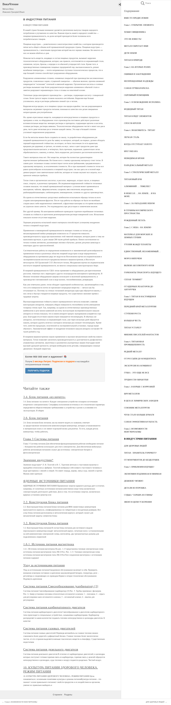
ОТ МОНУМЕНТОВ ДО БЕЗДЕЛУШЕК (141, 459)
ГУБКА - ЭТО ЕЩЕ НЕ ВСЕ (136, 372)
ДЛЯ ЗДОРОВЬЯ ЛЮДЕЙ (135, 445)
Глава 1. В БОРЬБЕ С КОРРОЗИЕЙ (139, 386)
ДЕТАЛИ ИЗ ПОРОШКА (135, 487)
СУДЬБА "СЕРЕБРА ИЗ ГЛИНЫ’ (138, 494)
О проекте (57, 695)
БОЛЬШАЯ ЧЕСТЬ (132, 320)
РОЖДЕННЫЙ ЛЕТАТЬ (134, 220)
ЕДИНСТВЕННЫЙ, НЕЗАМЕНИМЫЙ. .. (142, 251)
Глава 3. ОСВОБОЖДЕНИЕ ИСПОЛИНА (142, 102)
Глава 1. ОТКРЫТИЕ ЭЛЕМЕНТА (139, 25)
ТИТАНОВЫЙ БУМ (133, 179)
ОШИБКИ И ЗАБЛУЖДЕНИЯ (137, 74)
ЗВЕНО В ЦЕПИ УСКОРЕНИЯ (138, 501)
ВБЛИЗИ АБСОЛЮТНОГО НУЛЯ (139, 265)
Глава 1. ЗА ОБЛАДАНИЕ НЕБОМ (139, 203)
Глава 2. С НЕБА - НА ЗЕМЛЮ (137, 227)
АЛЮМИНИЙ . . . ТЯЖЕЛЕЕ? (137, 186)
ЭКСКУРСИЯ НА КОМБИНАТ (138, 365)
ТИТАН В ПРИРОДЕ (133, 60)
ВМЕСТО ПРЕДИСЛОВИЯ (136, 18)
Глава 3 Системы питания (41, 439)
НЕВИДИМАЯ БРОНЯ (134, 158)
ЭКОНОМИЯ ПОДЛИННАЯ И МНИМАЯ (142, 473)
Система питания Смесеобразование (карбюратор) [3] (60, 586)
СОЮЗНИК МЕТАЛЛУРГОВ (137, 407)
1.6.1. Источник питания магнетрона (48, 544)
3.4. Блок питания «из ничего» (44, 397)
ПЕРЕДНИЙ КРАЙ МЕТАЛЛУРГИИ (140, 306)
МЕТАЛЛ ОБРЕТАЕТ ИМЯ (136, 46)
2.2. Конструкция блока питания (45, 502)
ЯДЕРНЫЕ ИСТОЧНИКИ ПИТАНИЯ (49, 481)
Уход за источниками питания (44, 565)
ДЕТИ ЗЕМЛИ (130, 53)
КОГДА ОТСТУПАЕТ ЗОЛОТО (138, 144)
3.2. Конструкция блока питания (45, 523)
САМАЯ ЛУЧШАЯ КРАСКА (136, 88)
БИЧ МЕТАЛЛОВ (132, 393)
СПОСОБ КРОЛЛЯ (132, 123)
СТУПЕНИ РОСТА (132, 313)
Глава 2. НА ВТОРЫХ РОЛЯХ (137, 67)
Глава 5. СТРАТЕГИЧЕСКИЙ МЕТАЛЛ (141, 172)
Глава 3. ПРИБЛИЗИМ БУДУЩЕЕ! (139, 466)
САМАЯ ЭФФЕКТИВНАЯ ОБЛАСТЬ (140, 421)
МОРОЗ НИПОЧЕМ (133, 258)
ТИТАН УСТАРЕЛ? (132, 327)
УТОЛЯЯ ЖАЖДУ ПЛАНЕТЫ (137, 244)
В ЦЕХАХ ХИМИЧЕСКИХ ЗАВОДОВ (141, 400)
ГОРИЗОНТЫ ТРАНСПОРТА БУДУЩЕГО (142, 272)
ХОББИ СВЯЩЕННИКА (135, 32)
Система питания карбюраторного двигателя (54, 607)
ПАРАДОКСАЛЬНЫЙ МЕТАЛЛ (138, 165)
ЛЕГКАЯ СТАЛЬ (131, 137)
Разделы (68, 695)
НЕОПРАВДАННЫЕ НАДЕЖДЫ (138, 81)
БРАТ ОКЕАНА (131, 151)
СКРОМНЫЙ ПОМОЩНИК (136, 95)
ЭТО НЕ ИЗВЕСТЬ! (132, 39)
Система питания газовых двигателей (49, 628)
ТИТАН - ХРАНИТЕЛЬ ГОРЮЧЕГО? (140, 452)
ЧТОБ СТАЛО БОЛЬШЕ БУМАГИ (139, 414)
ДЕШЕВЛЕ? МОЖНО (133, 480)
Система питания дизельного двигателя (50, 649)
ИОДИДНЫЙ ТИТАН (133, 109)
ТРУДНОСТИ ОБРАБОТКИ (136, 379)
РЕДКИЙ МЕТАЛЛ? (133, 351)
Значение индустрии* (38, 460)
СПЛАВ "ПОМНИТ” (133, 279)
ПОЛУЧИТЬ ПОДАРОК (39, 371)
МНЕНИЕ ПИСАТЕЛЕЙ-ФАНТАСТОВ (141, 334)
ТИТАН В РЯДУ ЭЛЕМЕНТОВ (137, 116)
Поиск (145, 3)
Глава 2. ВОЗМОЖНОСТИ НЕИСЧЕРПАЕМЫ (21, 702)
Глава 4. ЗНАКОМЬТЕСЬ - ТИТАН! (139, 130)
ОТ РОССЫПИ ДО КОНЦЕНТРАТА (140, 358)
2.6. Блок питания (35, 418)
